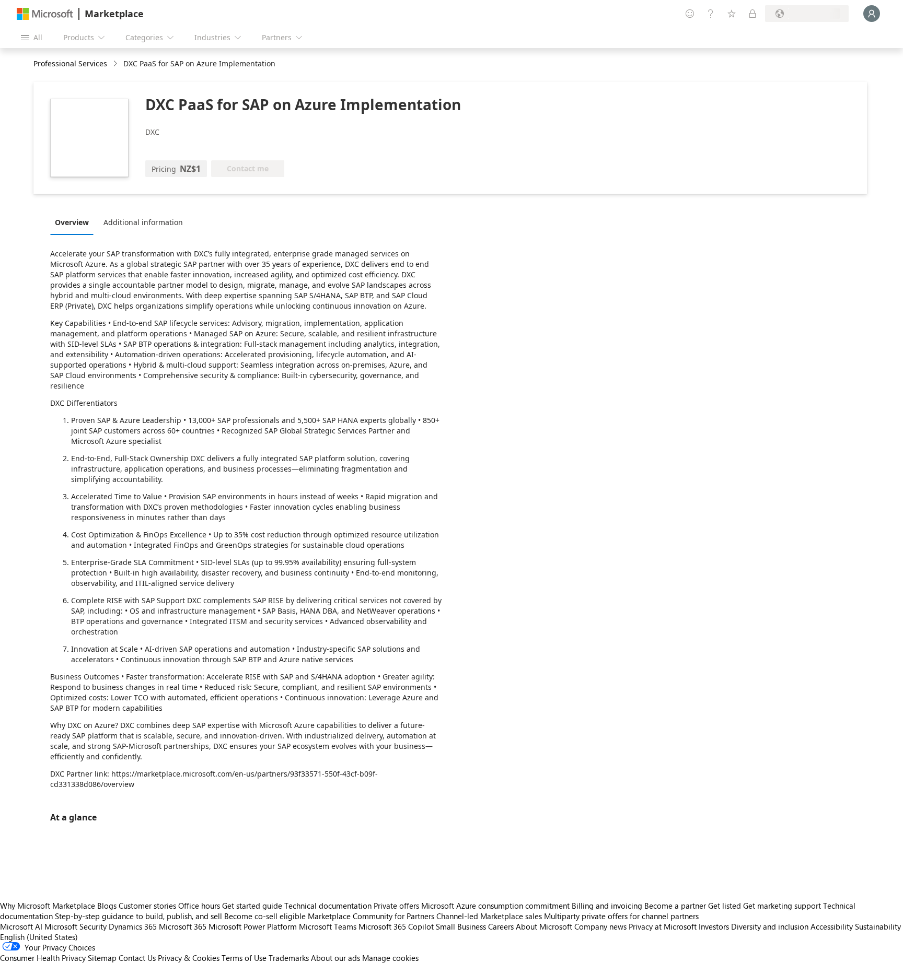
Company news (600, 926)
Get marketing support (782, 905)
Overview (72, 222)
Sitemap (102, 958)
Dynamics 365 (133, 926)
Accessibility (832, 926)
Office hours (199, 905)
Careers (501, 926)
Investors (714, 926)
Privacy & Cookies (188, 958)
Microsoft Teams (327, 926)
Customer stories (147, 905)
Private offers (396, 905)
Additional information (143, 222)
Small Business (461, 926)
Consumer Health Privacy (43, 958)
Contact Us (137, 958)
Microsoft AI (21, 926)
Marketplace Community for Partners (371, 916)
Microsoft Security (75, 926)
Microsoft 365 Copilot (396, 926)
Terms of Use (244, 958)
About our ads (335, 958)
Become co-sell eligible (265, 916)
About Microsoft (544, 926)
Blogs (107, 905)
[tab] (74, 221)
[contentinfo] (116, 64)
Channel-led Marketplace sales (489, 916)
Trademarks (289, 958)
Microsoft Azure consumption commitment (496, 905)
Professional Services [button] (70, 63)
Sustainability (878, 926)
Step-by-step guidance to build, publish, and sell (138, 916)
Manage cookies (390, 958)
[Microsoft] (45, 14)
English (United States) (39, 937)
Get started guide (252, 905)
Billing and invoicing (607, 905)
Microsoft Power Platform (253, 926)
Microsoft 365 (182, 926)
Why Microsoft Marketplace (47, 905)
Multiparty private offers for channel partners (621, 916)
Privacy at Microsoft (663, 926)
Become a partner (675, 905)
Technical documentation (328, 905)
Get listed (724, 905)
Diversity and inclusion (769, 926)
